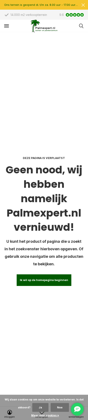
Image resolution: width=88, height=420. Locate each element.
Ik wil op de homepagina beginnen (44, 280)
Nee (60, 407)
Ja (40, 407)
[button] (6, 26)
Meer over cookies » (45, 415)
